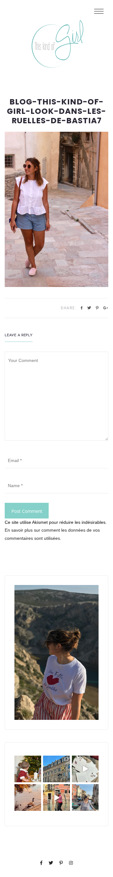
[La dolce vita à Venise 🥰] (85, 797)
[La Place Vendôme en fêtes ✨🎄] (56, 769)
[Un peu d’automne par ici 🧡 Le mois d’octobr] (27, 797)
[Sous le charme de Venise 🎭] (56, 797)
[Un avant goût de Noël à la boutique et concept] (85, 769)
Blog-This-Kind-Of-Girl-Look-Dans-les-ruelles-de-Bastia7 (56, 111)
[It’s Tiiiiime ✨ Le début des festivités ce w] (27, 769)
